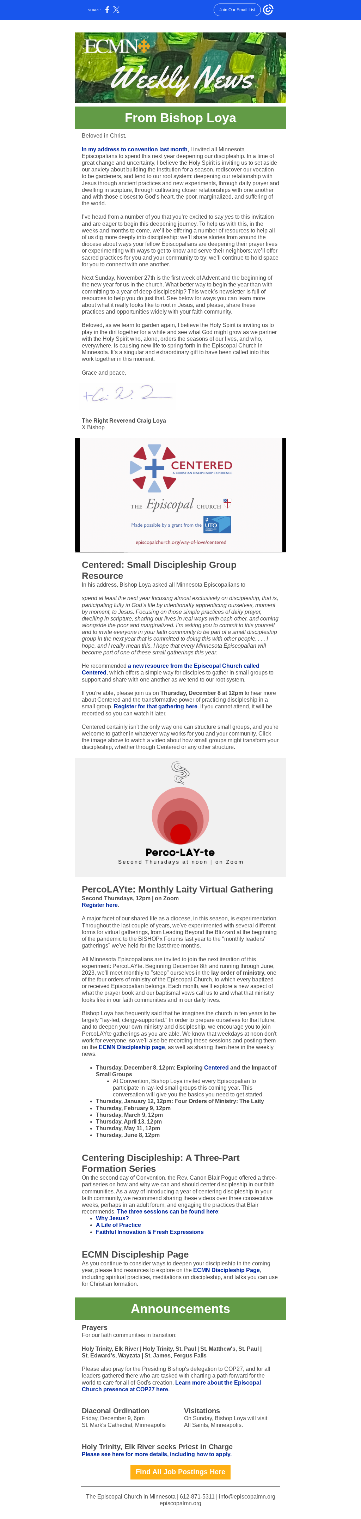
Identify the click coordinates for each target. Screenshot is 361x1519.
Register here (100, 905)
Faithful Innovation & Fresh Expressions (150, 1232)
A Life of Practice (118, 1225)
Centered (216, 1068)
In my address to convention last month (135, 149)
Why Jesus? (112, 1218)
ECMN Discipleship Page (226, 1270)
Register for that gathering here (155, 706)
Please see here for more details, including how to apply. (157, 1454)
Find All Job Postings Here (180, 1472)
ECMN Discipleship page (132, 1047)
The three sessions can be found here (167, 1212)
